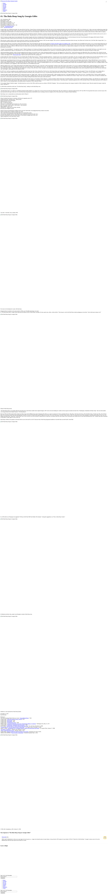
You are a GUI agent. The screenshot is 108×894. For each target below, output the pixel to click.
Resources (5, 9)
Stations (4, 7)
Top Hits (4, 4)
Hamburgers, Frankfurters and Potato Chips (15, 724)
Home (4, 3)
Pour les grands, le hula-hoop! (17, 732)
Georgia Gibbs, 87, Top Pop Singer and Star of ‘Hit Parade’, (13, 727)
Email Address (3, 876)
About (4, 11)
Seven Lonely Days (17, 54)
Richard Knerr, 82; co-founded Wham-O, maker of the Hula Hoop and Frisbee (23, 728)
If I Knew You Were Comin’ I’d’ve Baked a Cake (60, 43)
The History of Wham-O (6, 729)
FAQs (4, 8)
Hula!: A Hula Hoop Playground (7, 730)
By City (4, 5)
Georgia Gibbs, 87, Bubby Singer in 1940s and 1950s (17, 726)
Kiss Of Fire (9, 720)
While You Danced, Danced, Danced (14, 719)
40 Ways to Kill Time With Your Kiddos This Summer (17, 731)
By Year (4, 6)
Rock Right (9, 721)
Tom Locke (4, 836)
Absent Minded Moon (24, 718)
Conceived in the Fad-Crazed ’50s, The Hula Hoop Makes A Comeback (21, 723)
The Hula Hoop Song (9, 26)
